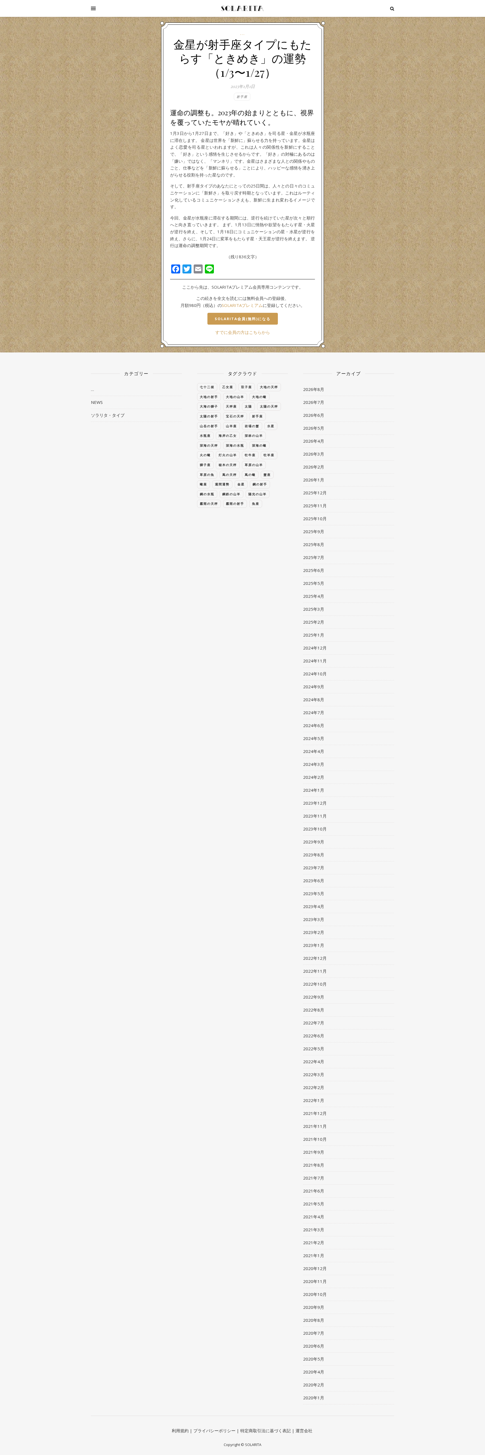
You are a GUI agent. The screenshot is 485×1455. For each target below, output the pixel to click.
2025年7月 (313, 557)
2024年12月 (315, 648)
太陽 (248, 406)
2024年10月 (315, 673)
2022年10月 (315, 984)
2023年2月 (313, 932)
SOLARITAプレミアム (242, 305)
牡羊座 (269, 455)
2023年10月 (315, 829)
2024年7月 (313, 712)
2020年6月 (313, 1346)
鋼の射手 (260, 484)
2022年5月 (313, 1048)
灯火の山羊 (228, 455)
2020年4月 (313, 1372)
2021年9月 (313, 1152)
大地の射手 (209, 397)
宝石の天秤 (235, 416)
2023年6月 (313, 880)
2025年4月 (313, 596)
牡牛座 (250, 455)
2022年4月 (313, 1061)
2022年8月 (313, 1010)
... (242, 33)
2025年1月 (313, 635)
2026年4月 (313, 441)
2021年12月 (315, 1113)
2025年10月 (315, 518)
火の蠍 (205, 455)
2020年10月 (315, 1294)
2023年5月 (313, 893)
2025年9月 (313, 531)
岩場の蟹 (252, 426)
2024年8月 (313, 699)
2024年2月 (313, 777)
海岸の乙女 (228, 435)
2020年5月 (313, 1359)
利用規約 (180, 1430)
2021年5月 (313, 1204)
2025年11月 (315, 505)
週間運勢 (222, 484)
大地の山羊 (235, 397)
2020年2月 (313, 1385)
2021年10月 (315, 1139)
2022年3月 (313, 1074)
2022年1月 (313, 1100)
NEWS (97, 402)
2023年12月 (315, 803)
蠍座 (203, 484)
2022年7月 (313, 1023)
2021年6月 (313, 1191)
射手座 (242, 96)
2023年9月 (313, 842)
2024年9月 (313, 686)
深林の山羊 (254, 435)
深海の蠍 (259, 445)
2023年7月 (313, 867)
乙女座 (227, 387)
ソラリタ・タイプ (108, 415)
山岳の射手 (209, 426)
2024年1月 (313, 790)
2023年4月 (313, 906)
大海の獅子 (209, 406)
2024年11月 (315, 661)
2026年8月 (313, 389)
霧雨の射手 (235, 503)
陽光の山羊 (257, 494)
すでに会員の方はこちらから (242, 332)
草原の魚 (207, 474)
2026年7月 (313, 402)
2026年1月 (313, 480)
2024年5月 (313, 738)
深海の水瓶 (235, 445)
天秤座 (231, 406)
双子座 (246, 387)
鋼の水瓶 (207, 494)
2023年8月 (313, 854)
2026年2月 (313, 467)
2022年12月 (315, 958)
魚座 (255, 503)
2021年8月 (313, 1165)
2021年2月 (313, 1242)
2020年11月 (315, 1281)
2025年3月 (313, 609)
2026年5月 (313, 428)
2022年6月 (313, 1035)
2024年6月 (313, 725)
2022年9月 (313, 997)
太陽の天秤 (269, 406)
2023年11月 (315, 816)
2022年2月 (313, 1087)
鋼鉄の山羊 (231, 494)
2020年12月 (315, 1268)
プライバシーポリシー (214, 1430)
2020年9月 (313, 1307)
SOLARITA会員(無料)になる (243, 318)
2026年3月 (313, 454)
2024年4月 (313, 751)
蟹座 (267, 474)
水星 (270, 426)
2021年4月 (313, 1216)
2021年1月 (313, 1255)
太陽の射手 (209, 416)
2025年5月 (313, 583)
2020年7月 (313, 1333)
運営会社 (304, 1430)
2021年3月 (313, 1229)
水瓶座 (205, 435)
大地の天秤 (269, 387)
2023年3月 (313, 919)
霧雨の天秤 (209, 503)
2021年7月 (313, 1178)
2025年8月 (313, 544)
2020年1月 (313, 1397)
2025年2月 (313, 622)
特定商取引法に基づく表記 (265, 1430)
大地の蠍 (259, 397)
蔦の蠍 (250, 474)
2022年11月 (315, 971)
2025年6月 (313, 570)
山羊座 (231, 426)
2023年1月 (313, 945)
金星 (241, 484)
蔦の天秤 (229, 474)
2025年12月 (315, 492)
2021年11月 (315, 1126)
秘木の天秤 (228, 465)
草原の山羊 (254, 465)
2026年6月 (313, 415)
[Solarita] (242, 8)
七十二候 (207, 387)
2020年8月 (313, 1320)
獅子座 (205, 465)
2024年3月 (313, 764)
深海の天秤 (209, 445)
